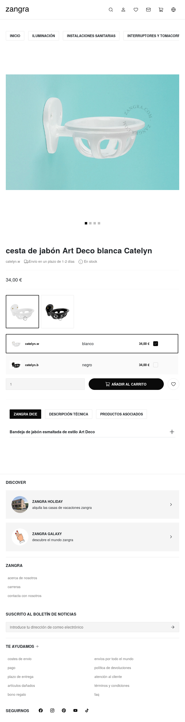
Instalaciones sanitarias (91, 35)
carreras (14, 586)
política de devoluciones (112, 667)
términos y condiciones (111, 685)
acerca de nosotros (22, 577)
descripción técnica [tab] (68, 414)
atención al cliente (108, 676)
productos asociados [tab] (121, 414)
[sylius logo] (17, 9)
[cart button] (161, 9)
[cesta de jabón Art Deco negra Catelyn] (57, 311)
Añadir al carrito (129, 384)
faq (96, 694)
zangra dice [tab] (25, 414)
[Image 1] (86, 223)
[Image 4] (99, 223)
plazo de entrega (20, 676)
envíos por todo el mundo (113, 658)
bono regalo (17, 694)
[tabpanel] (92, 432)
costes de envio (20, 658)
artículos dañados (21, 685)
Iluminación (43, 35)
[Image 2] (90, 223)
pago (11, 667)
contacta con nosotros (24, 595)
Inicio (15, 35)
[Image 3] (94, 223)
